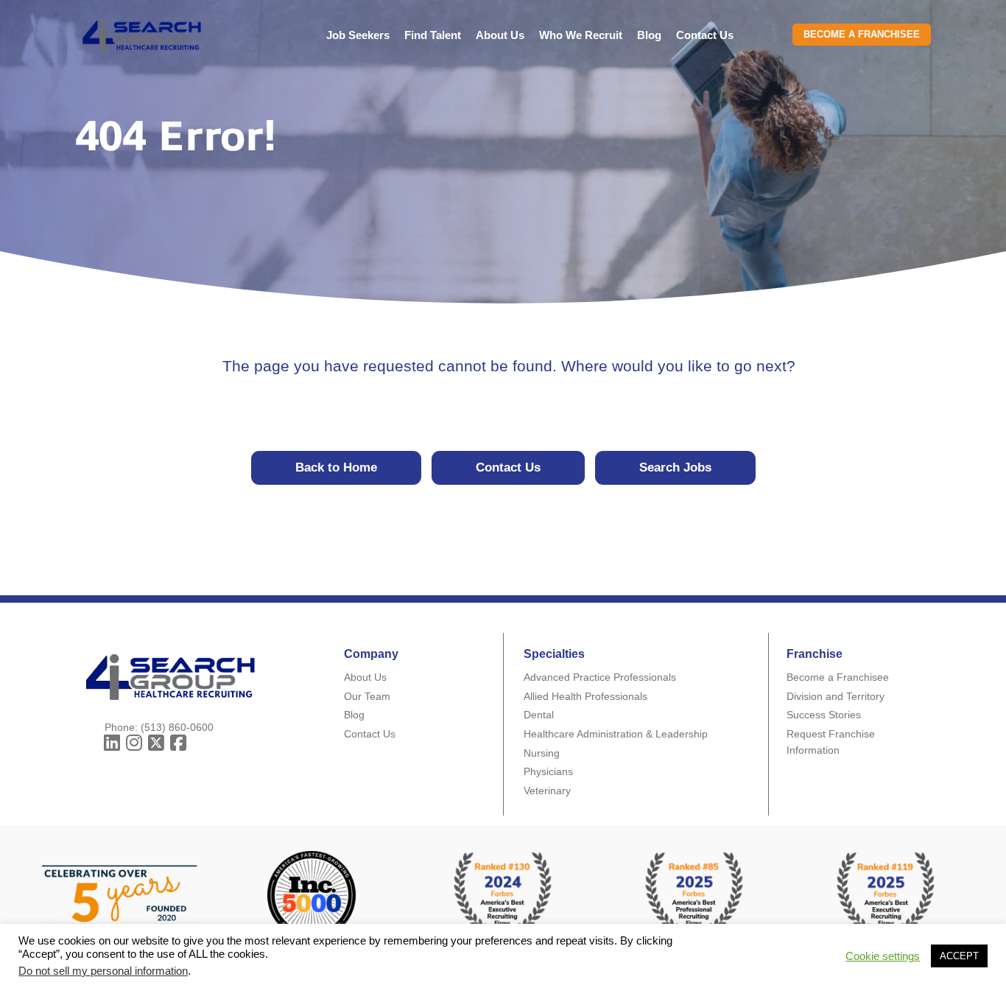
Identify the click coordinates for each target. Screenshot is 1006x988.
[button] (112, 743)
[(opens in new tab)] (694, 894)
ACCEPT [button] (959, 955)
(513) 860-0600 (177, 727)
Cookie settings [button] (882, 956)
